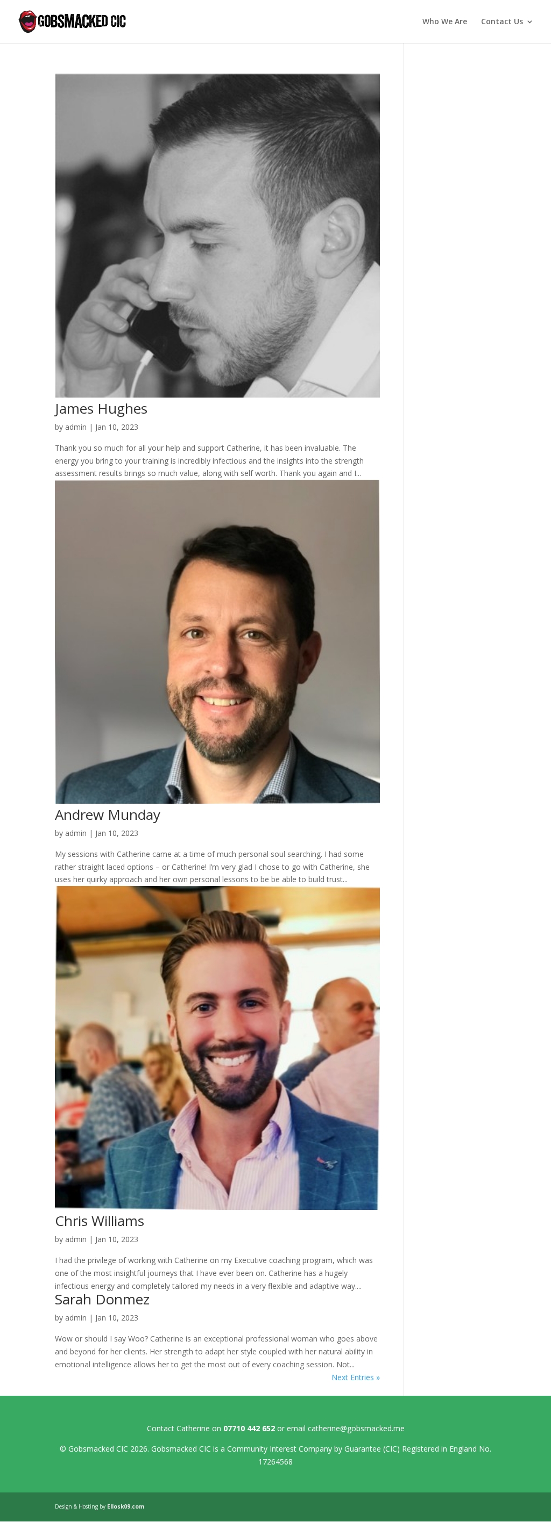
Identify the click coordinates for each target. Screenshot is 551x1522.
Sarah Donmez (102, 1299)
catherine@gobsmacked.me (356, 1428)
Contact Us (502, 22)
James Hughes (101, 408)
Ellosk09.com (125, 1506)
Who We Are (444, 22)
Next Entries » (355, 1377)
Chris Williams (99, 1220)
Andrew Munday (107, 814)
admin (76, 427)
